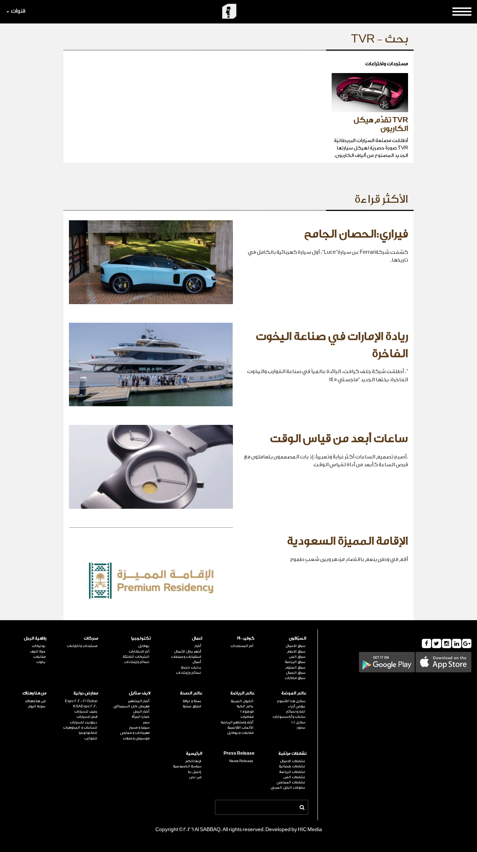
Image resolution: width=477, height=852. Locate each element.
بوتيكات (38, 646)
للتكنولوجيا (88, 733)
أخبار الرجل (141, 711)
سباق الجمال (295, 673)
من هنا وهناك (34, 693)
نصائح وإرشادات (188, 673)
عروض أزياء (296, 706)
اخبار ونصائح (295, 711)
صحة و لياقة (192, 701)
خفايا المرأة (140, 717)
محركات (91, 638)
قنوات (18, 11)
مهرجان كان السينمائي (131, 706)
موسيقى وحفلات (136, 738)
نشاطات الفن (294, 777)
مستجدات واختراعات (82, 646)
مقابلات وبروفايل (240, 733)
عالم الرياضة (242, 693)
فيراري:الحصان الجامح (356, 234)
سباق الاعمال (295, 646)
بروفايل (143, 646)
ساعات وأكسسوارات (288, 717)
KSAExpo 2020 (85, 706)
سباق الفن (297, 657)
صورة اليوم (36, 706)
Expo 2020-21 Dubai (81, 701)
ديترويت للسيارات (83, 722)
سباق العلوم (295, 667)
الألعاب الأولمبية (240, 727)
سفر (146, 722)
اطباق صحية (192, 706)
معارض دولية (85, 693)
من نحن (195, 777)
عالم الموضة (293, 693)
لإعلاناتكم (193, 761)
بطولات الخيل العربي (288, 787)
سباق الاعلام (296, 651)
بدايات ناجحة (191, 667)
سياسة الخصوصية (187, 766)
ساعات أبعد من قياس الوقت (339, 438)
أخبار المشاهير (138, 701)
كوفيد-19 (246, 638)
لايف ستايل (140, 693)
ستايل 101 (298, 722)
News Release (241, 761)
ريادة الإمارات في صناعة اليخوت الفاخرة (332, 345)
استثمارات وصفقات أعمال (186, 659)
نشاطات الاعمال (292, 761)
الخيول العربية (242, 701)
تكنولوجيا (141, 638)
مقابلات (39, 657)
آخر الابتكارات (139, 651)
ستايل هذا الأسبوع (291, 701)
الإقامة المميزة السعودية (347, 541)
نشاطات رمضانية (292, 766)
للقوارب (90, 738)
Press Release (239, 753)
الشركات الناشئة (136, 657)
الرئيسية (194, 753)
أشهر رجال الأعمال (187, 651)
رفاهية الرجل (35, 638)
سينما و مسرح (139, 727)
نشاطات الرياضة (292, 772)
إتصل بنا (194, 772)
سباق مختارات (295, 678)
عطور (301, 727)
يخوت (40, 662)
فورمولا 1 (246, 711)
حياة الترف (37, 651)
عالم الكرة (245, 706)
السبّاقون (297, 638)
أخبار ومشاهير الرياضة (237, 722)
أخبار (198, 646)
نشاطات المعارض (291, 782)
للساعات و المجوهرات (80, 727)
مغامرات (246, 717)
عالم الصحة (191, 693)
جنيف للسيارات (85, 711)
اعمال (197, 638)
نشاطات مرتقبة (292, 753)
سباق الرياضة (295, 662)
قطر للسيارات (86, 717)
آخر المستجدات (241, 646)
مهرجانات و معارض (134, 733)
